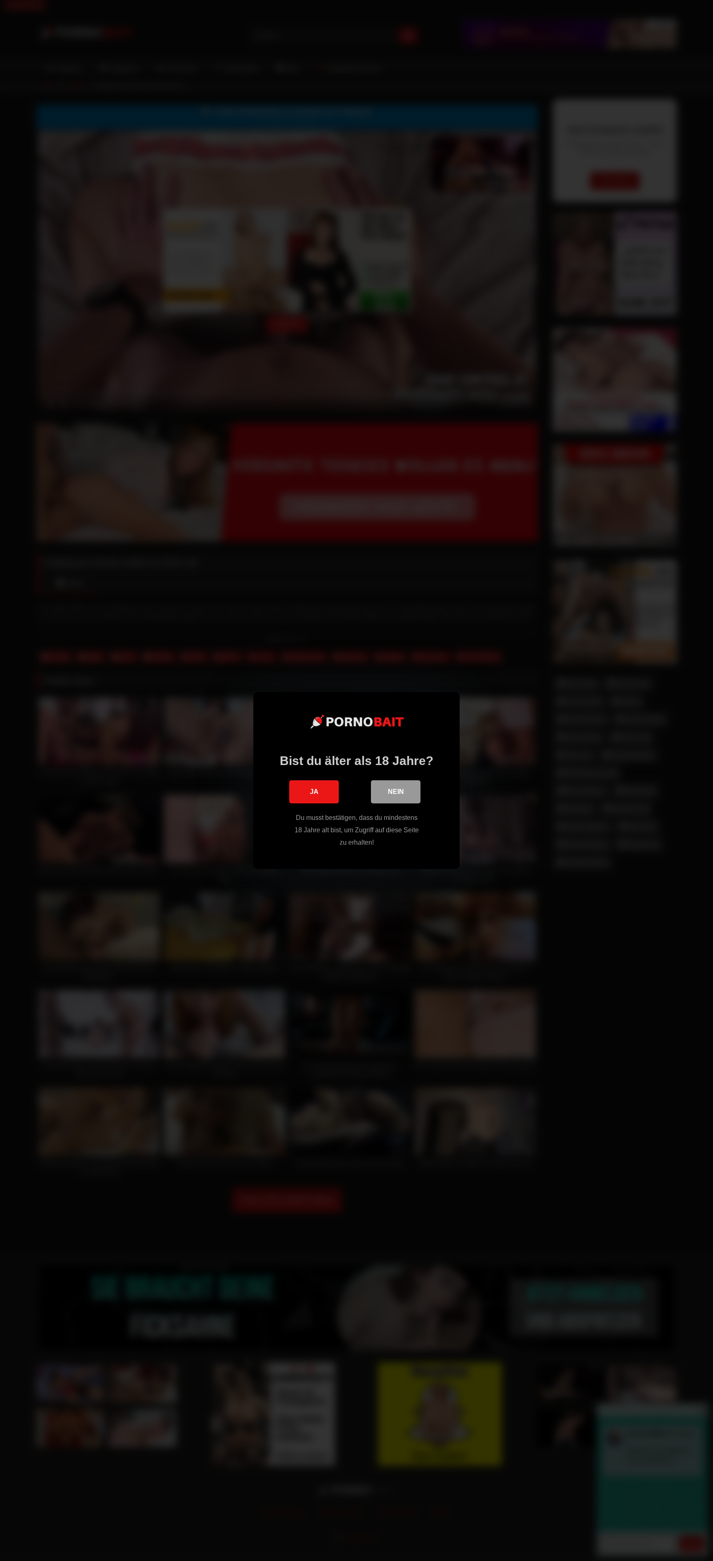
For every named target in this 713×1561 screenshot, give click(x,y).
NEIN (396, 791)
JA (314, 791)
